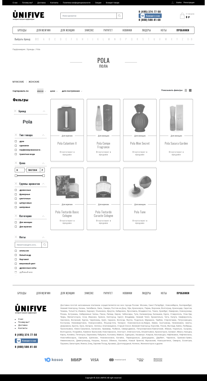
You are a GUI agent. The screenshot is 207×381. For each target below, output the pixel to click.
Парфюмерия (19, 49)
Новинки (127, 30)
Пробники (183, 30)
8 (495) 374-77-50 (150, 11)
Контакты (22, 328)
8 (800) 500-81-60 (150, 20)
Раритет (108, 30)
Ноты (164, 30)
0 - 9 (189, 39)
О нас (20, 319)
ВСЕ (37, 39)
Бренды (22, 30)
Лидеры (146, 30)
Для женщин (67, 30)
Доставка (22, 325)
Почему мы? (24, 322)
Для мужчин (43, 30)
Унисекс (89, 30)
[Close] (15, 135)
